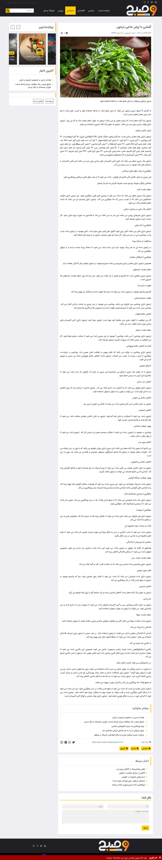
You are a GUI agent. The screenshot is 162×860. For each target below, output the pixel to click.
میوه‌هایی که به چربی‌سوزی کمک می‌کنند (128, 784)
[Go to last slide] (18, 27)
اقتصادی (81, 10)
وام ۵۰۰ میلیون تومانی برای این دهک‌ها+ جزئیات (126, 857)
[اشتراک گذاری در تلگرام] (65, 742)
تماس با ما (38, 101)
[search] (8, 10)
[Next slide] (13, 27)
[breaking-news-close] (159, 857)
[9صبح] (142, 10)
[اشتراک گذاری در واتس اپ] (69, 742)
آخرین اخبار (46, 70)
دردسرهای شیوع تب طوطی (133, 776)
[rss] (156, 2)
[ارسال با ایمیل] (67, 33)
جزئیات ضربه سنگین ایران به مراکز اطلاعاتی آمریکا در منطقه (119, 735)
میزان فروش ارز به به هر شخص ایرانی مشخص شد (123, 730)
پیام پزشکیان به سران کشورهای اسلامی (128, 726)
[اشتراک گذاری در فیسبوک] (61, 742)
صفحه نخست (103, 10)
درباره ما (49, 101)
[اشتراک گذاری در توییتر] (73, 742)
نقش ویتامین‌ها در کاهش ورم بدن (130, 769)
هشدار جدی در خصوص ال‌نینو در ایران (128, 717)
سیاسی (91, 10)
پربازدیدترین (46, 27)
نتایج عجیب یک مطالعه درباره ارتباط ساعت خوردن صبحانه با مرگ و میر (114, 721)
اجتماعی (70, 10)
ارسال (145, 828)
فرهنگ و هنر (49, 10)
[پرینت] (61, 33)
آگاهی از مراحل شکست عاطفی (132, 773)
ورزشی (60, 10)
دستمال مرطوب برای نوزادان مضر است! (129, 780)
